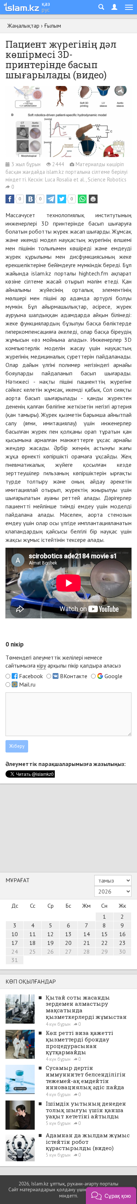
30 (122, 951)
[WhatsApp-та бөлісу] (82, 199)
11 (32, 934)
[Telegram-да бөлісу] (50, 199)
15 (104, 934)
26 (50, 951)
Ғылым (52, 25)
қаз (46, 3)
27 (68, 951)
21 (86, 942)
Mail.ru (27, 684)
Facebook (31, 676)
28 (86, 951)
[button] (111, 1195)
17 (14, 942)
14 (86, 934)
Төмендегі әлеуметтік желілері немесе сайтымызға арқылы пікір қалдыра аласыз (63, 661)
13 (68, 934)
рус (46, 9)
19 (50, 942)
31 (14, 959)
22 (104, 942)
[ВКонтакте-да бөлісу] (30, 199)
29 (104, 951)
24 (14, 951)
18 (32, 942)
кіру (41, 665)
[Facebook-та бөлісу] (9, 199)
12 (50, 934)
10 (14, 934)
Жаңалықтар (23, 25)
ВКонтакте (73, 676)
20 (68, 942)
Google (113, 676)
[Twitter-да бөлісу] (61, 199)
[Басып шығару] (93, 199)
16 (122, 934)
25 (32, 951)
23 (122, 942)
